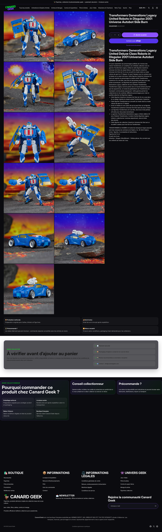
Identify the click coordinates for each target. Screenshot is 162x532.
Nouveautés (7, 477)
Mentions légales (87, 487)
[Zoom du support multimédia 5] (29, 137)
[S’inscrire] (155, 506)
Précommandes (8, 484)
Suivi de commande (49, 487)
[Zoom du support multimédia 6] (79, 137)
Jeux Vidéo (123, 477)
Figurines (6, 481)
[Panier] (157, 8)
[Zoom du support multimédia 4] (79, 87)
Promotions (7, 487)
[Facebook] (150, 526)
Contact (45, 490)
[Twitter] (154, 526)
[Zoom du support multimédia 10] (79, 239)
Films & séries (124, 481)
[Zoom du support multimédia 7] (29, 188)
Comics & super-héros (127, 484)
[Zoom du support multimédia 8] (79, 188)
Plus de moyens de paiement (133, 45)
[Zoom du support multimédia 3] (29, 87)
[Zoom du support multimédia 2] (79, 36)
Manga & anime (125, 487)
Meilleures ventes (9, 490)
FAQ (44, 484)
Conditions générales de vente (91, 481)
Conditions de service (88, 490)
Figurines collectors (126, 490)
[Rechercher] (149, 8)
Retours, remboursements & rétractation (94, 484)
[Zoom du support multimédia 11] (29, 289)
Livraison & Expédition (49, 477)
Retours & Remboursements (51, 481)
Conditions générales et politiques (81, 526)
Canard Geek (11, 526)
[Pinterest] (157, 526)
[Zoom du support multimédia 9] (29, 239)
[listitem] (130, 7)
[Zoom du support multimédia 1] (29, 36)
